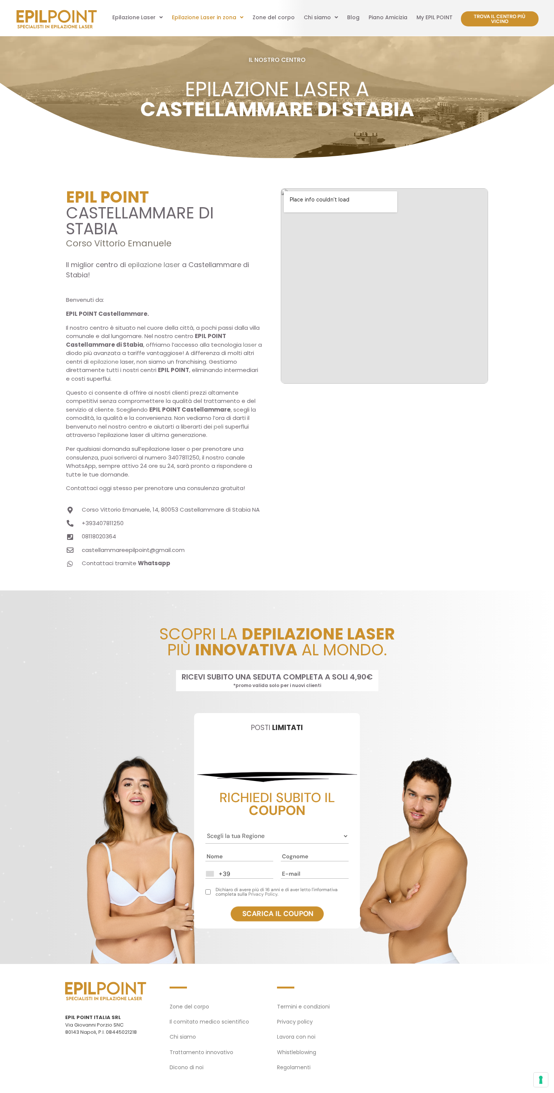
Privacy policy (295, 1021)
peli (218, 426)
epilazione (104, 362)
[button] (137, 17)
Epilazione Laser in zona (204, 17)
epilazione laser (154, 264)
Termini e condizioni (303, 1006)
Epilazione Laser (134, 17)
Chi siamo (317, 17)
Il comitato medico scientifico (209, 1021)
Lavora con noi (296, 1037)
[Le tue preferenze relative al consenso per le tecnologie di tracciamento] (541, 1080)
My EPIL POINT (434, 17)
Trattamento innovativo (201, 1052)
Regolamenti (294, 1067)
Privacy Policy (262, 894)
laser (250, 345)
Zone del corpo (274, 17)
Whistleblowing (296, 1052)
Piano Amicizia (388, 17)
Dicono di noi (187, 1067)
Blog (353, 17)
